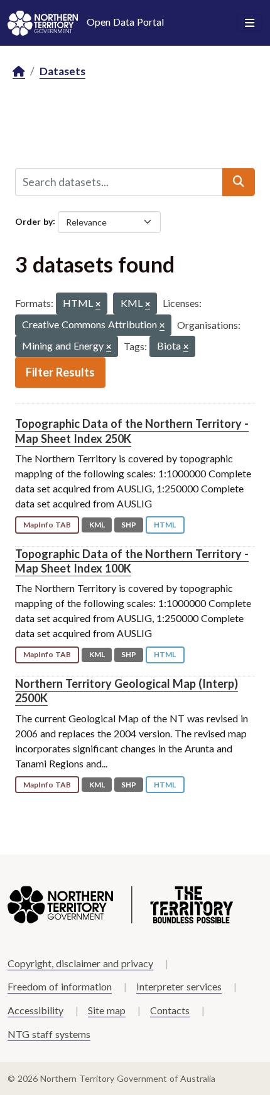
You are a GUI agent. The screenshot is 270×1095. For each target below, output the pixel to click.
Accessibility (35, 1010)
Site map (107, 1010)
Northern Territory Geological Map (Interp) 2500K (126, 691)
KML (97, 524)
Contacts (170, 1010)
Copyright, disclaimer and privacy (80, 963)
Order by (34, 220)
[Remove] (97, 304)
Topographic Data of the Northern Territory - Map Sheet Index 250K (132, 431)
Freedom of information (60, 986)
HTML (165, 524)
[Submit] (238, 181)
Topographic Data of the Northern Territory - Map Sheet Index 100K (132, 561)
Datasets (62, 71)
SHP (128, 524)
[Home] (19, 72)
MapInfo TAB (47, 524)
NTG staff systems (49, 1034)
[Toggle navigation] (249, 23)
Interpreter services (179, 986)
